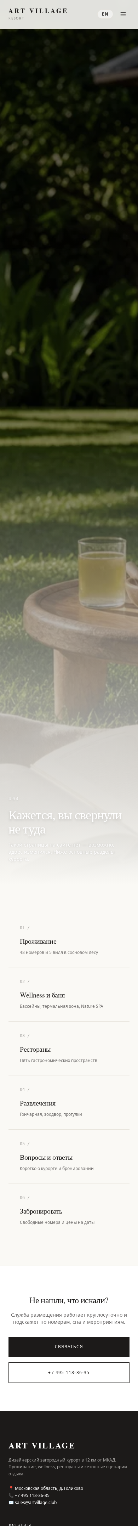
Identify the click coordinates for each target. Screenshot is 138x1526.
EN (105, 14)
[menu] (123, 14)
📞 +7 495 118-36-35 (29, 1495)
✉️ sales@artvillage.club (32, 1502)
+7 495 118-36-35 (69, 1372)
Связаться (69, 1347)
